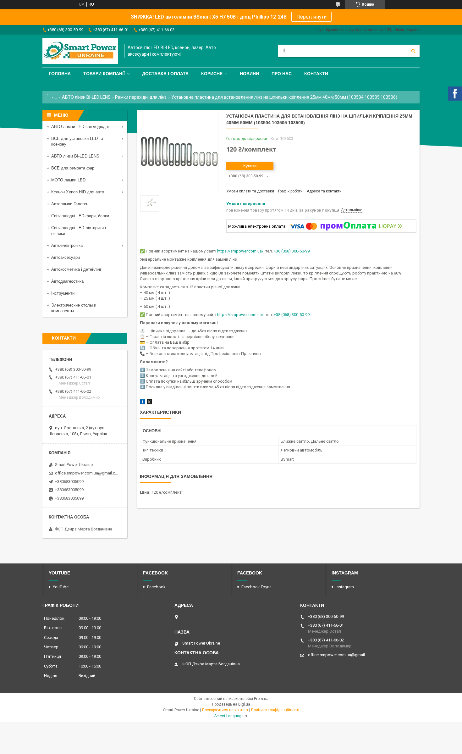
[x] (149, 403)
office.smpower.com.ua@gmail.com (87, 473)
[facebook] (142, 403)
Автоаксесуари (65, 257)
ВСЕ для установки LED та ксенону (77, 141)
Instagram (345, 587)
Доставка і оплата (165, 73)
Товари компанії (104, 73)
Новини (249, 73)
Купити (249, 166)
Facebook (156, 587)
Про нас (282, 73)
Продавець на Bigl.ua (231, 704)
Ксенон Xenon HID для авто (77, 192)
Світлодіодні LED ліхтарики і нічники (78, 230)
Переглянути (311, 17)
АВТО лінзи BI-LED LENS (86, 97)
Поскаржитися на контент (225, 710)
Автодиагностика (67, 281)
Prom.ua (261, 698)
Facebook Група (256, 587)
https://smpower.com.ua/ (240, 251)
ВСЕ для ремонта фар (72, 168)
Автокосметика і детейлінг (76, 269)
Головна (60, 73)
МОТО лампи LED (68, 180)
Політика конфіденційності (275, 710)
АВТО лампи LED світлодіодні (80, 126)
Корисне (212, 73)
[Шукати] (413, 51)
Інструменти (62, 293)
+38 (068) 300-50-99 (292, 251)
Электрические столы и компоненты (73, 308)
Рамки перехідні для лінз (141, 97)
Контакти (316, 73)
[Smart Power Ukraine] (80, 51)
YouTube (61, 587)
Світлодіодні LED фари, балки (80, 215)
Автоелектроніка (67, 245)
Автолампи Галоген (69, 204)
